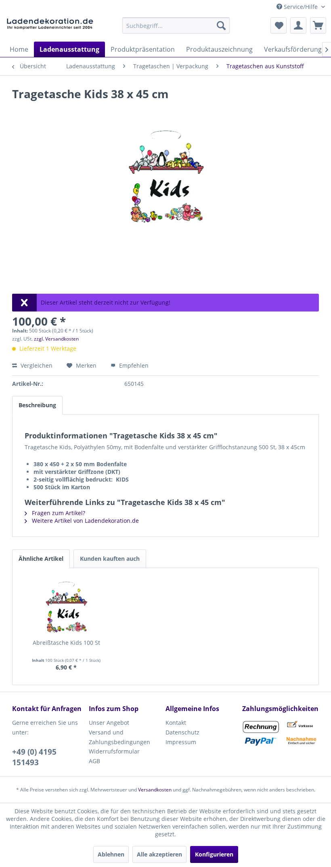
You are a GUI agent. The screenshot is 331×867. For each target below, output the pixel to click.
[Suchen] (221, 25)
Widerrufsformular (114, 751)
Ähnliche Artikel (41, 558)
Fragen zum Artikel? (57, 513)
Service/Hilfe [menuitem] (300, 7)
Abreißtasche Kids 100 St (66, 642)
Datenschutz (182, 732)
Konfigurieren (214, 854)
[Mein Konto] (298, 25)
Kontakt (176, 722)
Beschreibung (37, 405)
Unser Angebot (109, 722)
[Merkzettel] (278, 25)
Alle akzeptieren (159, 854)
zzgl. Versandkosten (56, 338)
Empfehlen (133, 365)
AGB (94, 761)
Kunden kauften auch (110, 558)
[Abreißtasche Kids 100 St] (66, 606)
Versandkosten (155, 789)
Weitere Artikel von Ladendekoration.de (84, 520)
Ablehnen (111, 854)
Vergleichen (35, 365)
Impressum (181, 742)
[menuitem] (176, 25)
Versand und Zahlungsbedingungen (119, 737)
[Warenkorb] (318, 25)
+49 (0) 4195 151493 (34, 757)
